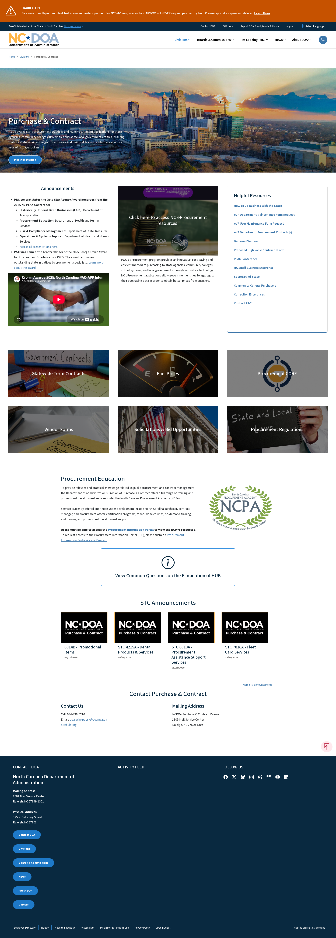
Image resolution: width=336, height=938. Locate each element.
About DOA (25, 891)
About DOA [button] (300, 39)
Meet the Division (25, 160)
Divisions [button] (181, 39)
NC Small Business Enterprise (254, 268)
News (22, 877)
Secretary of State (247, 277)
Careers (24, 905)
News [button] (279, 39)
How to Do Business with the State (258, 206)
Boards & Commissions (33, 863)
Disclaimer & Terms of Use (114, 928)
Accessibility (87, 928)
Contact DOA (208, 26)
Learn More (262, 13)
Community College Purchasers (255, 285)
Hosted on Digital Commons (309, 928)
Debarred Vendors (246, 241)
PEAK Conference (246, 259)
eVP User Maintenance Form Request (259, 223)
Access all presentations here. (39, 247)
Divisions (25, 57)
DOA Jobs (227, 26)
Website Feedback (64, 928)
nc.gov (289, 26)
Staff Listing (69, 725)
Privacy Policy (142, 928)
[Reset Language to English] (302, 26)
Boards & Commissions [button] (214, 39)
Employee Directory (25, 928)
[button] (323, 40)
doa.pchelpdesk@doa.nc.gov (88, 719)
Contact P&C (242, 303)
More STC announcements (257, 685)
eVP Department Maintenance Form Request (264, 215)
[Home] (34, 35)
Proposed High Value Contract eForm (259, 250)
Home (12, 57)
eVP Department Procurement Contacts (261, 232)
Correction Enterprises (249, 294)
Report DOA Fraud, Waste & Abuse (259, 26)
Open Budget (163, 928)
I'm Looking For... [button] (252, 39)
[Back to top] (326, 746)
